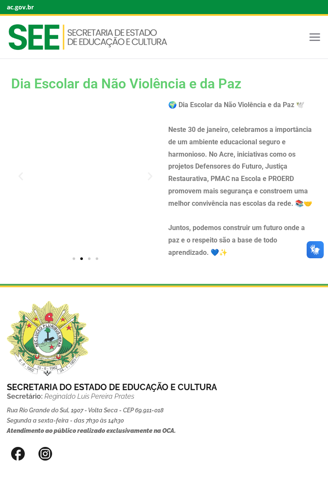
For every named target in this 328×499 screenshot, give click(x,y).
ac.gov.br (20, 7)
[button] (20, 176)
